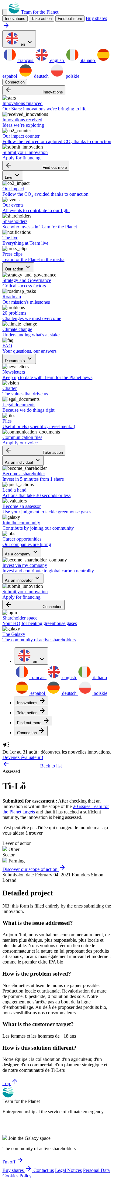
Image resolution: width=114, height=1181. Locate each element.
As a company (22, 552)
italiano (88, 60)
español (37, 693)
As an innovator (23, 578)
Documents (19, 359)
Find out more (70, 18)
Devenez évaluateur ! (22, 757)
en (26, 42)
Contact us (43, 1170)
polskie (71, 76)
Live (13, 176)
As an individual (23, 460)
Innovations (34, 90)
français (25, 60)
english (57, 60)
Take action (34, 451)
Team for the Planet (39, 12)
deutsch (41, 76)
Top (10, 1083)
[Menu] (4, 12)
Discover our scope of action (34, 869)
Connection (15, 82)
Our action (18, 267)
